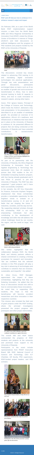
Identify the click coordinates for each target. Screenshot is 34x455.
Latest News (5, 15)
